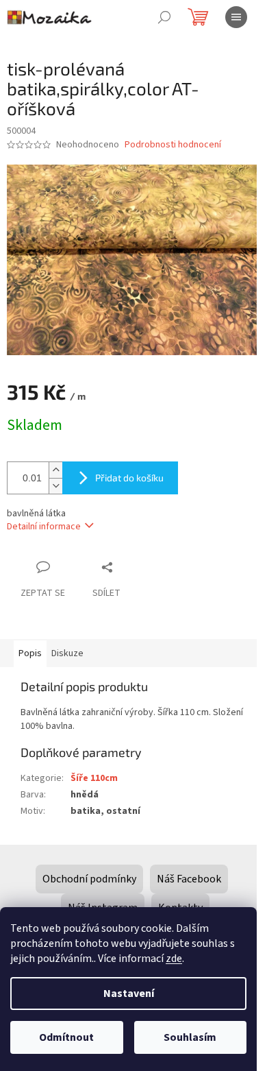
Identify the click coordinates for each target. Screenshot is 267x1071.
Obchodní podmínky (89, 879)
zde (174, 958)
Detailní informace (44, 526)
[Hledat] (164, 17)
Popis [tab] (30, 653)
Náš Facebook (189, 879)
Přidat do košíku (129, 477)
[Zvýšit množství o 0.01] (55, 470)
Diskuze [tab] (67, 653)
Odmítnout (66, 1037)
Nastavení (128, 993)
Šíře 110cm (94, 778)
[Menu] (236, 17)
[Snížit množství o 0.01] (55, 486)
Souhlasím (190, 1037)
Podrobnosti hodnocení (173, 145)
